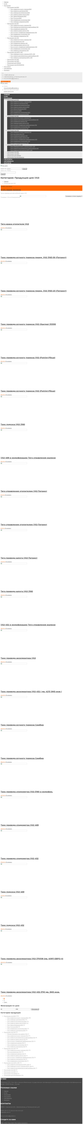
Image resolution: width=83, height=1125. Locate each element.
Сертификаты (8, 68)
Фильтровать (35, 1009)
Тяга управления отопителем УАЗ (20, 48)
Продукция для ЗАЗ (13, 59)
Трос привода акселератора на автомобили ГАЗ (24, 27)
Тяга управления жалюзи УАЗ (18, 43)
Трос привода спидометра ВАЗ (19, 21)
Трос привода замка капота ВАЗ (19, 14)
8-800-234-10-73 (8, 91)
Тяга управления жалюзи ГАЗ (18, 29)
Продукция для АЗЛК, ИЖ (15, 52)
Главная (6, 2)
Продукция (7, 5)
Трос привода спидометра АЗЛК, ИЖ (21, 57)
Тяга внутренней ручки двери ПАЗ (17, 1034)
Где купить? (7, 66)
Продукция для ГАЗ (13, 23)
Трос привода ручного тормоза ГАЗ (20, 25)
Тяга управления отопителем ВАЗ (20, 20)
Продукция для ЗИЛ (13, 61)
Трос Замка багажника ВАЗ (18, 16)
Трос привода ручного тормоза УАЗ (20, 39)
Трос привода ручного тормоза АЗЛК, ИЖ (22, 54)
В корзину (9, 228)
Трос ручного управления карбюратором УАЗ (23, 47)
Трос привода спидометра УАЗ (19, 50)
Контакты (6, 70)
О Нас (5, 1093)
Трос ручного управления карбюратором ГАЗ (23, 32)
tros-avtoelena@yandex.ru (11, 88)
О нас (5, 3)
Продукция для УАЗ (13, 38)
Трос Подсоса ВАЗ (15, 18)
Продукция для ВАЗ (13, 7)
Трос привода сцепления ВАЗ (19, 11)
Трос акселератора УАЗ (17, 41)
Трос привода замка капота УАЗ (19, 45)
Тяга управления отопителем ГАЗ (20, 34)
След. (5, 1002)
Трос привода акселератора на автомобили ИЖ (24, 56)
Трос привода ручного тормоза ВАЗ (20, 9)
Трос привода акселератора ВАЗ (20, 12)
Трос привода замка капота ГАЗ (19, 30)
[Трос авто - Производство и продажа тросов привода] (4, 83)
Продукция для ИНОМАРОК (15, 65)
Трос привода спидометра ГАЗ (19, 36)
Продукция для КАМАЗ (14, 63)
